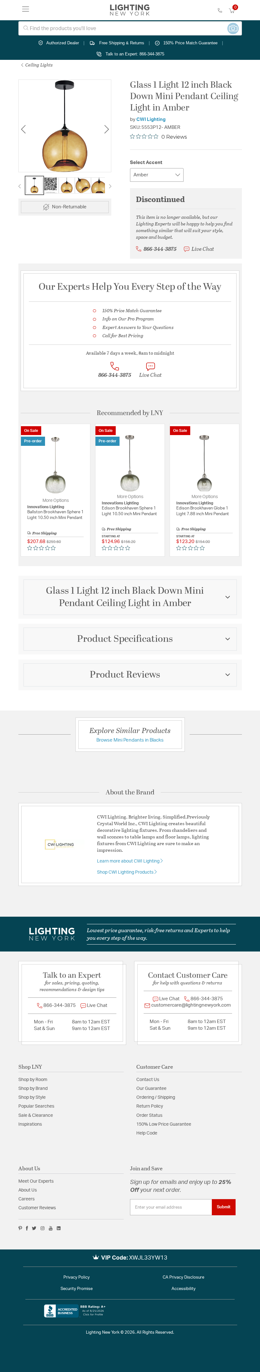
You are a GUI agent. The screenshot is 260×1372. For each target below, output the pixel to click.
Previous (23, 129)
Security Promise (77, 1289)
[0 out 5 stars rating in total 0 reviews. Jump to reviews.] (43, 547)
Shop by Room (32, 1080)
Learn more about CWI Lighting (128, 861)
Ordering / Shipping (155, 1097)
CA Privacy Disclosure (183, 1277)
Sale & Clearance (35, 1115)
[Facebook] (27, 1228)
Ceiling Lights (38, 64)
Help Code (146, 1133)
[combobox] (130, 28)
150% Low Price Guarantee (163, 1124)
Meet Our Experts (36, 1181)
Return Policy (149, 1106)
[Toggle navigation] (25, 10)
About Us (27, 1190)
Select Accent (146, 162)
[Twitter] (34, 1228)
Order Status (149, 1115)
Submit (224, 1207)
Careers (26, 1199)
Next (106, 129)
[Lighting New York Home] (130, 10)
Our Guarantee (151, 1088)
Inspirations (30, 1124)
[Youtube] (51, 1228)
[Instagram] (42, 1228)
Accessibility (184, 1289)
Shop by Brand (33, 1088)
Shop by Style (32, 1097)
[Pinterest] (20, 1228)
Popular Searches (36, 1106)
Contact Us (147, 1080)
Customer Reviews (37, 1208)
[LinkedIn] (58, 1228)
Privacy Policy (76, 1277)
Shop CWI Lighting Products (125, 872)
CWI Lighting (151, 119)
